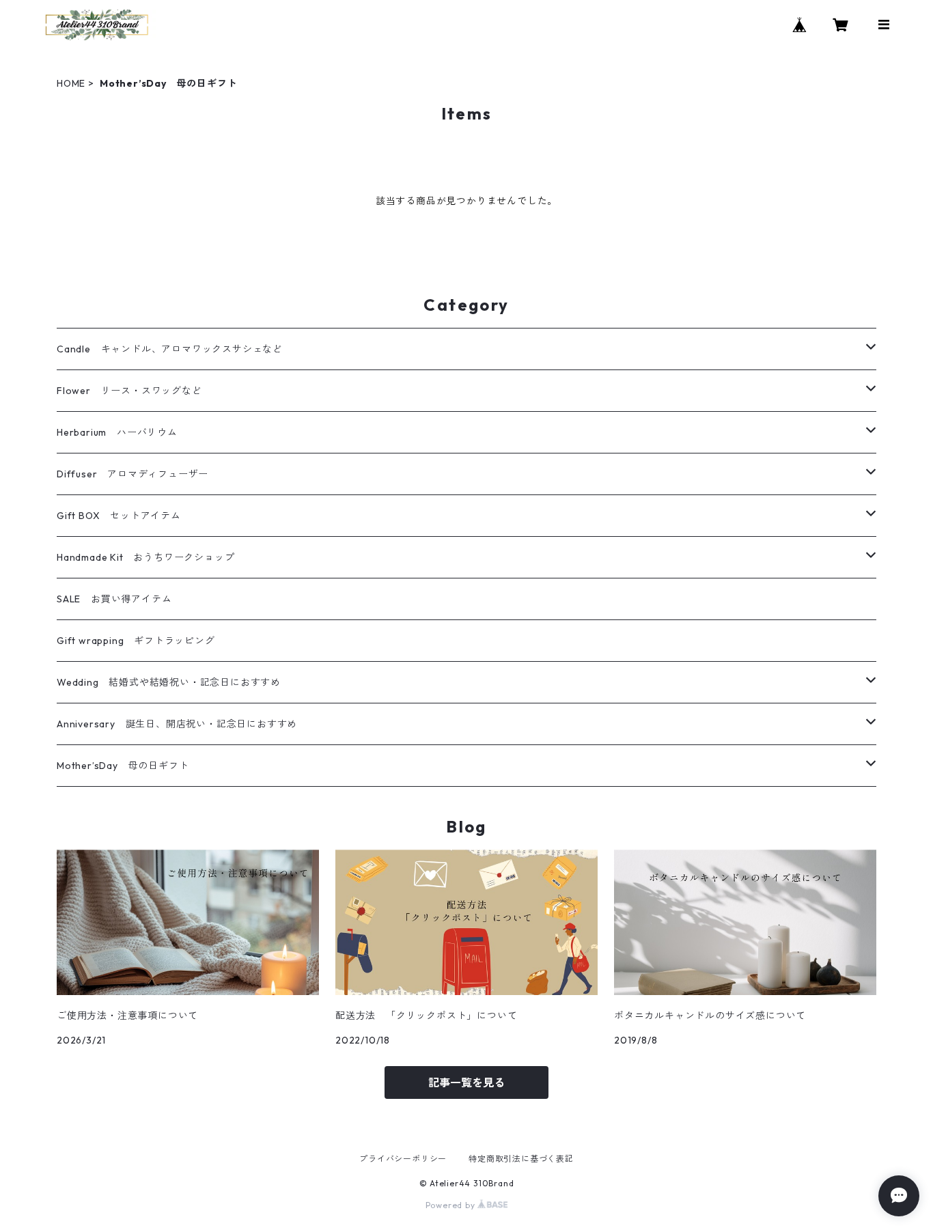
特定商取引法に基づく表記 (521, 1159)
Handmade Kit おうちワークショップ (145, 557)
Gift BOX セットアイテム (119, 515)
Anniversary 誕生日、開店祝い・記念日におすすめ (177, 724)
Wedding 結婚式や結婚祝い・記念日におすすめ (169, 682)
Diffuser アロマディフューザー (132, 474)
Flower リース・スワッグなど (129, 391)
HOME (71, 83)
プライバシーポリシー (403, 1159)
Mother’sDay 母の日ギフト (123, 765)
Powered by (452, 1205)
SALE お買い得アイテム (114, 599)
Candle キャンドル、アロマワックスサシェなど (170, 349)
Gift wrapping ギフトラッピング (136, 640)
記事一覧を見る (466, 1082)
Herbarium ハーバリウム (117, 432)
